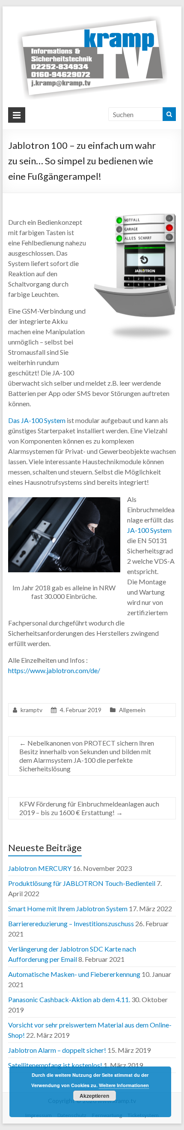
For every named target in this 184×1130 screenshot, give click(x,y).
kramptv (31, 709)
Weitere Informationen (124, 1085)
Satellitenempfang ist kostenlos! (55, 1065)
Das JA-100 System (36, 420)
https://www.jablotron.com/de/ (54, 670)
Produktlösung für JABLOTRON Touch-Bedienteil (81, 883)
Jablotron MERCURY (39, 868)
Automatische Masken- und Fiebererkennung (74, 974)
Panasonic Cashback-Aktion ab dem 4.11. (69, 999)
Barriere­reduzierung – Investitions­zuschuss (71, 923)
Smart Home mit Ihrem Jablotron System (68, 908)
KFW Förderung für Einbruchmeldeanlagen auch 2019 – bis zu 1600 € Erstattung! (89, 808)
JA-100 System (149, 530)
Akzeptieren (94, 1096)
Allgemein (132, 709)
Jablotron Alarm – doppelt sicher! (57, 1050)
